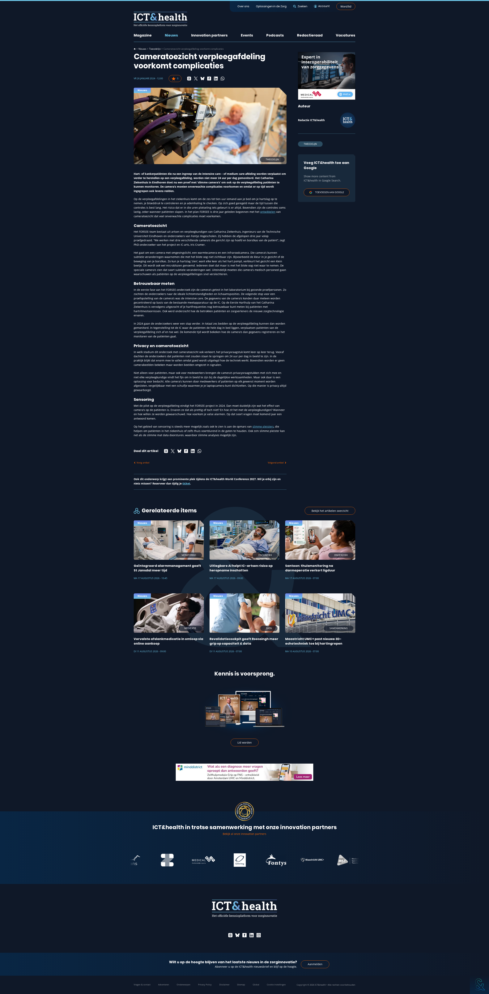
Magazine (143, 35)
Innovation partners (209, 35)
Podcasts (275, 35)
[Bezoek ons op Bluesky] (237, 935)
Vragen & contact (142, 984)
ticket (186, 483)
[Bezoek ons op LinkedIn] (251, 935)
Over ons (243, 6)
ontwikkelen (267, 212)
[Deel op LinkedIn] (216, 78)
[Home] (135, 49)
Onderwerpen (183, 984)
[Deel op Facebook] (209, 78)
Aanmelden (315, 964)
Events (247, 35)
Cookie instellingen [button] (276, 984)
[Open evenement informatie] (479, 984)
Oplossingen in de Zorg (271, 6)
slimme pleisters (263, 426)
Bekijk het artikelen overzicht (330, 511)
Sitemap (241, 984)
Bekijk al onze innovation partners (244, 834)
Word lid (345, 6)
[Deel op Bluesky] (202, 78)
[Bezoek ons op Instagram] (259, 935)
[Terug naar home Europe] (160, 19)
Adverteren (163, 984)
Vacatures (345, 35)
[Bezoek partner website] (147, 860)
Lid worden (244, 742)
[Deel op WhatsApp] (222, 78)
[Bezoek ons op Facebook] (244, 935)
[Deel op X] (196, 78)
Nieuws (171, 35)
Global (256, 984)
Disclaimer (224, 984)
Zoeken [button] (302, 6)
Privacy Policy (205, 984)
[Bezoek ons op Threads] (230, 935)
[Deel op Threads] (189, 78)
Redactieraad (310, 35)
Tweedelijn (155, 49)
